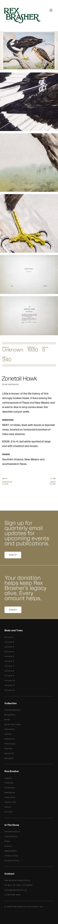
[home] (24, 15)
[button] (51, 10)
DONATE (13, 610)
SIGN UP (13, 555)
